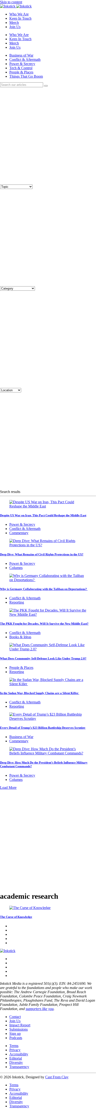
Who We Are (19, 14)
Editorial (15, 1058)
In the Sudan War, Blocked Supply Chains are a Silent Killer (39, 693)
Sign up (15, 1034)
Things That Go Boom (26, 76)
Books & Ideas (20, 637)
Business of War (21, 55)
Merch (14, 23)
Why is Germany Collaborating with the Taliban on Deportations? (44, 589)
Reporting (16, 602)
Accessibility (18, 1054)
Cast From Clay (57, 1077)
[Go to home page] (7, 951)
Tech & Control (20, 68)
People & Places (21, 72)
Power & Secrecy (22, 64)
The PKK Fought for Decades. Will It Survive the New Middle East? (44, 623)
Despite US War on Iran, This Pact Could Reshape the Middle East (43, 515)
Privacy (15, 1050)
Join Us (15, 27)
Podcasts (15, 1038)
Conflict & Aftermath (25, 60)
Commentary (18, 533)
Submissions (18, 1029)
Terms (13, 1046)
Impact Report (19, 1025)
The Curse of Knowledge (16, 917)
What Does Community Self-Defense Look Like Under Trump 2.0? (43, 658)
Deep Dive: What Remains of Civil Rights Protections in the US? (41, 554)
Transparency (19, 1067)
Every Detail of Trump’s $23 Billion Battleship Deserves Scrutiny (43, 727)
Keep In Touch (20, 18)
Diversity (16, 1063)
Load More (8, 788)
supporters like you (40, 1009)
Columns (16, 568)
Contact (15, 1017)
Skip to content (11, 2)
